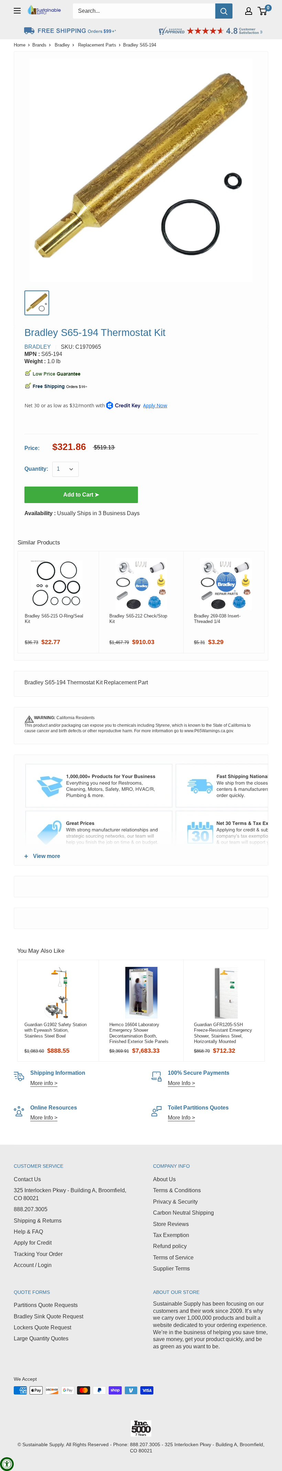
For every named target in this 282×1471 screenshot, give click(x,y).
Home (19, 45)
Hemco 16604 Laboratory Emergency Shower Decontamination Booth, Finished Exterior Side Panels (139, 1033)
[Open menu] (17, 10)
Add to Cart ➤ (81, 495)
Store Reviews (171, 1224)
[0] (262, 11)
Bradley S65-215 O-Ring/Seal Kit (54, 618)
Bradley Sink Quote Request (48, 1316)
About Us (164, 1179)
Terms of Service (173, 1257)
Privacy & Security (175, 1202)
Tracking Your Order (38, 1254)
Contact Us (27, 1179)
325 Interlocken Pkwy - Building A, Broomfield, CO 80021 (70, 1194)
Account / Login (33, 1265)
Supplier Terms (171, 1268)
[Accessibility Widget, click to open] (7, 1464)
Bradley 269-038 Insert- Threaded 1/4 (217, 618)
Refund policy (170, 1246)
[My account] (248, 11)
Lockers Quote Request (42, 1327)
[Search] (223, 11)
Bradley (62, 45)
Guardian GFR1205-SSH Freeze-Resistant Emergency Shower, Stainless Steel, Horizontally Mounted (223, 1033)
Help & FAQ (28, 1232)
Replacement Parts (97, 45)
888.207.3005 (30, 1209)
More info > (43, 1083)
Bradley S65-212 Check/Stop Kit (138, 618)
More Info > (181, 1083)
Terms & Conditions (177, 1190)
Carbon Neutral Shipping (183, 1213)
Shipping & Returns (38, 1221)
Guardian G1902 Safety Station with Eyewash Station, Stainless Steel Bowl (55, 1030)
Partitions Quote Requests (46, 1305)
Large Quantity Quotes (41, 1338)
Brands (39, 45)
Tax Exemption (171, 1235)
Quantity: (36, 469)
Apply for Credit (33, 1243)
